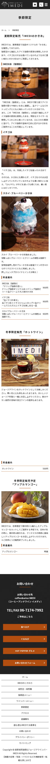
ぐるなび (25, 639)
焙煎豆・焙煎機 (25, 689)
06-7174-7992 (31, 610)
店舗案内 (25, 719)
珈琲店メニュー (25, 695)
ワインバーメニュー (25, 701)
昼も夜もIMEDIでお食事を (25, 725)
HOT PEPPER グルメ (25, 650)
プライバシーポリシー (25, 737)
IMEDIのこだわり (25, 683)
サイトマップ (25, 743)
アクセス (25, 713)
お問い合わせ (25, 731)
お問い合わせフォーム (25, 662)
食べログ (25, 627)
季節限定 (25, 707)
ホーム (3, 30)
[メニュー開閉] (46, 4)
